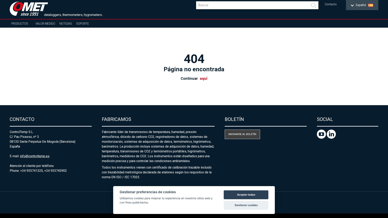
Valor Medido (45, 23)
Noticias (65, 23)
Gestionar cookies (246, 205)
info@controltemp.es (35, 156)
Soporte (82, 23)
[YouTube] (322, 137)
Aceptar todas (246, 194)
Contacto (331, 4)
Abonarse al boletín (242, 134)
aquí (203, 78)
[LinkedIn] (331, 137)
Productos (19, 23)
